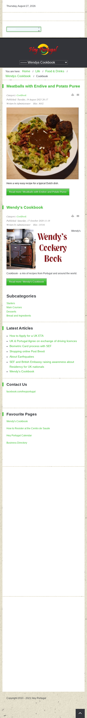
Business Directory (16, 442)
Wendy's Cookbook (24, 207)
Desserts (11, 311)
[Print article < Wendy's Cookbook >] (72, 216)
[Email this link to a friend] (78, 95)
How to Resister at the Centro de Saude (28, 428)
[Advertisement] (36, 531)
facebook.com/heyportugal (21, 391)
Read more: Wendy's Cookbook (26, 281)
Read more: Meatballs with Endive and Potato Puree (38, 191)
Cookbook (21, 95)
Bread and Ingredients (18, 315)
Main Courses (14, 307)
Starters (10, 303)
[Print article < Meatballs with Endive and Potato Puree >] (72, 95)
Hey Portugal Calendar (19, 435)
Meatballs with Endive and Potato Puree (43, 86)
